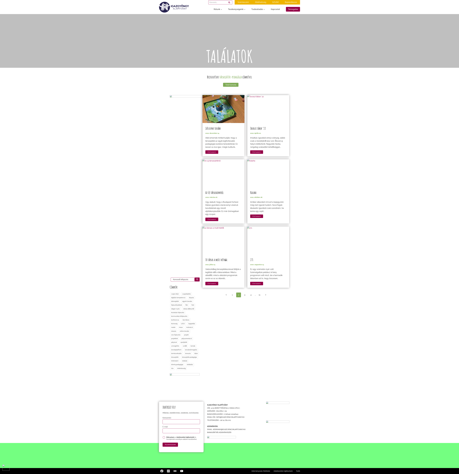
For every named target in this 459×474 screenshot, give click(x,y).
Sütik (298, 471)
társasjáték (174, 357)
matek (173, 327)
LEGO (183, 324)
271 (251, 260)
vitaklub (184, 361)
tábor (196, 353)
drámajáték (175, 301)
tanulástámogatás (191, 350)
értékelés (190, 364)
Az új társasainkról (214, 193)
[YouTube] (182, 471)
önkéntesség (181, 368)
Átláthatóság (260, 2)
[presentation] (223, 109)
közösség (174, 324)
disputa (191, 298)
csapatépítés (186, 294)
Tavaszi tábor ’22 (258, 128)
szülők (185, 346)
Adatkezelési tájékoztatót (185, 437)
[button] (6, 468)
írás (172, 368)
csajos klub (175, 294)
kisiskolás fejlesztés (177, 312)
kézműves (186, 320)
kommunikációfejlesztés (179, 316)
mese (181, 327)
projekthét (174, 338)
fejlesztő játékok (176, 305)
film (187, 305)
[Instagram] (168, 471)
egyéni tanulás (187, 301)
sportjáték (183, 342)
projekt (186, 335)
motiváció (189, 327)
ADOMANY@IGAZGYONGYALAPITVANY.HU (229, 429)
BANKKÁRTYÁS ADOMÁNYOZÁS (219, 432)
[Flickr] (175, 471)
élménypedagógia (177, 364)
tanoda (193, 346)
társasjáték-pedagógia (189, 357)
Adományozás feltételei (260, 471)
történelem (174, 361)
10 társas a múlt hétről (216, 260)
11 (259, 295)
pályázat (174, 342)
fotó (192, 305)
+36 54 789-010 (225, 420)
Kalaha (253, 193)
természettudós (176, 353)
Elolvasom (213, 152)
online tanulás (184, 331)
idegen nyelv (175, 309)
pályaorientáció (186, 338)
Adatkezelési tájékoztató (283, 471)
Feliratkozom (170, 444)
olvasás (173, 331)
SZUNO (275, 2)
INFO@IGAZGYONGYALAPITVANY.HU (230, 417)
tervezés (188, 353)
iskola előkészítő (188, 309)
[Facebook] (162, 471)
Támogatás (293, 9)
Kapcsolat (275, 9)
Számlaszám (243, 2)
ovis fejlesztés (175, 335)
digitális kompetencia (178, 298)
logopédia (191, 324)
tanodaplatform (176, 350)
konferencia (175, 320)
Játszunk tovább (213, 128)
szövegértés (175, 346)
